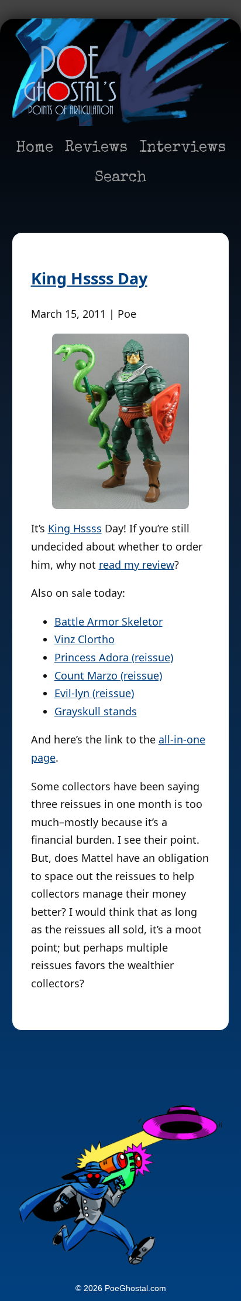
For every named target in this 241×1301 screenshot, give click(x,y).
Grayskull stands (95, 711)
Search (121, 178)
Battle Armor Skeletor (108, 621)
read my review (136, 565)
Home (34, 148)
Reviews (96, 148)
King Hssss (75, 528)
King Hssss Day (89, 278)
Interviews (182, 148)
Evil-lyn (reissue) (94, 693)
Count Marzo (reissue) (108, 675)
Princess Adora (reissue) (113, 657)
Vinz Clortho (84, 639)
